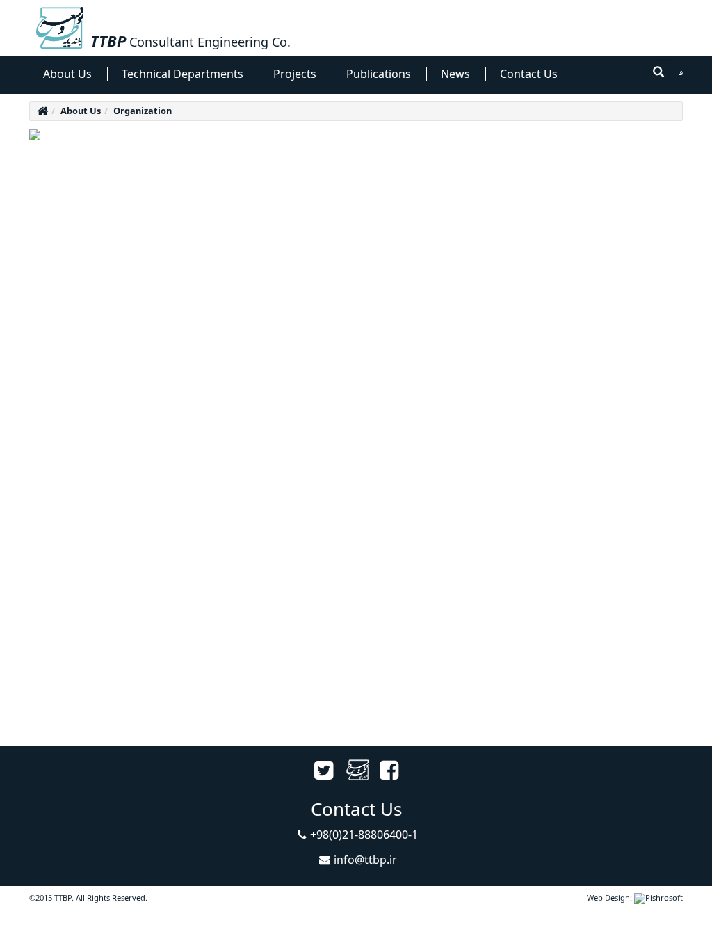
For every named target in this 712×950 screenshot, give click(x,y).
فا (680, 73)
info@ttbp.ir (365, 859)
